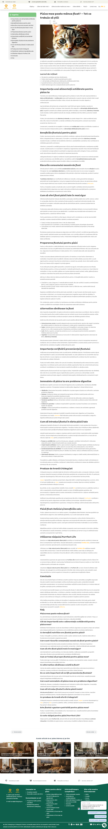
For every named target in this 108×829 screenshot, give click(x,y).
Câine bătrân (76, 6)
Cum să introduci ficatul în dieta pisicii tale (22, 45)
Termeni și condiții (71, 802)
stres (52, 438)
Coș (99, 6)
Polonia (87, 800)
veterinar (57, 415)
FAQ (12, 58)
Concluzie (14, 56)
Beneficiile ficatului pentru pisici (21, 23)
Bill (74, 488)
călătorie (62, 607)
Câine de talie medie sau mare (61, 6)
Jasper (42, 480)
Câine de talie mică (42, 6)
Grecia (87, 798)
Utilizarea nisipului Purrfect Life (20, 53)
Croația (87, 796)
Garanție (68, 804)
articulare (90, 183)
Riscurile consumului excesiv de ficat (22, 25)
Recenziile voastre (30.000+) (35, 794)
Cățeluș (32, 6)
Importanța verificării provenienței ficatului (21, 37)
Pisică (85, 6)
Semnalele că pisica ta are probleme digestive (22, 41)
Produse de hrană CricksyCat (20, 49)
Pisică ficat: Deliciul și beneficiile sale (22, 51)
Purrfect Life (85, 542)
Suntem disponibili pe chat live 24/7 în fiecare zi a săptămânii (54, 796)
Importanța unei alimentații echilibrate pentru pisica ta (23, 20)
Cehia (87, 794)
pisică (54, 21)
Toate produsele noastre (73, 794)
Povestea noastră (32, 792)
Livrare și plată (70, 805)
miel (56, 482)
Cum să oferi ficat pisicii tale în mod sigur (22, 28)
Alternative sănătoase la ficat (20, 34)
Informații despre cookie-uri (74, 800)
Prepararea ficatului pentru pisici (21, 32)
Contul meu (93, 6)
